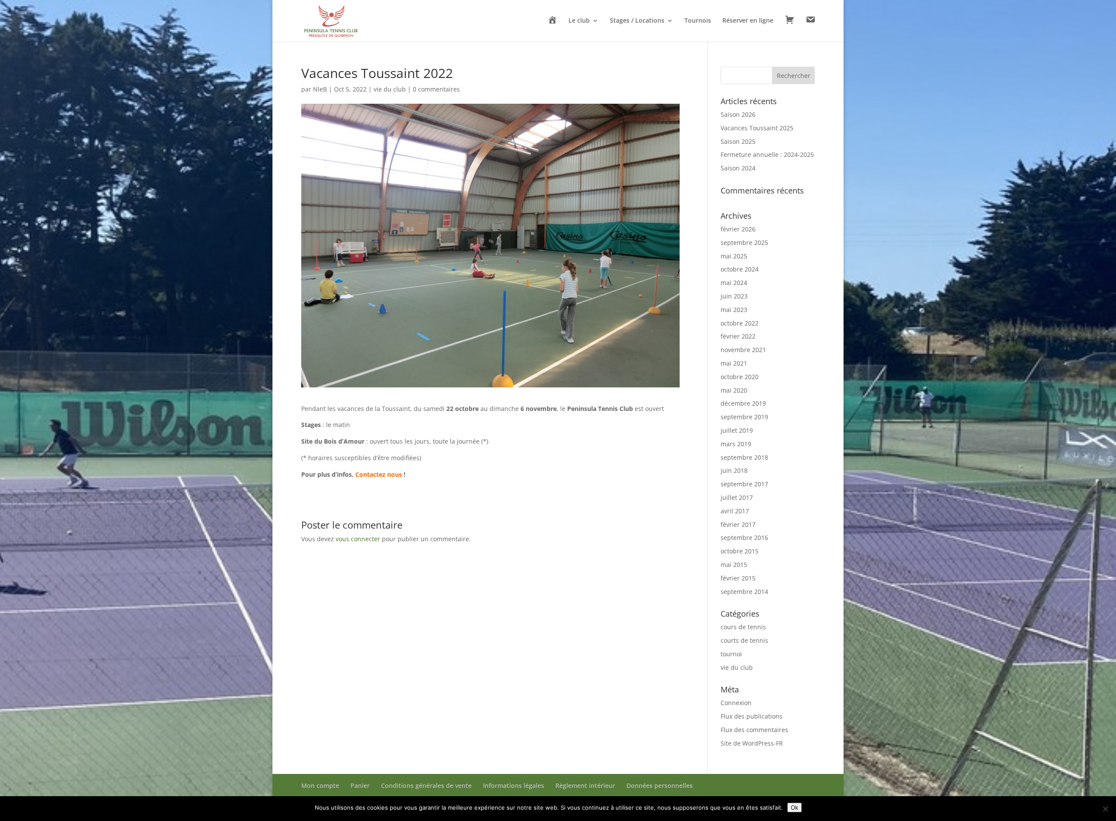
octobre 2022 (740, 323)
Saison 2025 (738, 141)
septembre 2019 (744, 417)
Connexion (736, 703)
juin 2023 (734, 296)
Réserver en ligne (747, 20)
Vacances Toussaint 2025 (757, 128)
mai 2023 (734, 309)
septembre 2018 (744, 457)
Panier (360, 785)
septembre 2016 (744, 537)
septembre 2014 (744, 591)
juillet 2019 (737, 430)
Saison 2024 (738, 168)
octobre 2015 (740, 551)
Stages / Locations (637, 20)
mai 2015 (734, 564)
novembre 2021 (743, 350)
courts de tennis (744, 640)
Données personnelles (659, 785)
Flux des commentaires (754, 730)
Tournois (697, 20)
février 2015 (738, 578)
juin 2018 (734, 470)
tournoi (731, 654)
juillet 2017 (737, 497)
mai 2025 (734, 256)
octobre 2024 (740, 269)
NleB (320, 89)
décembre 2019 (743, 403)
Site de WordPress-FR (752, 743)
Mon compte (320, 785)
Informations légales (513, 785)
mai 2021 (734, 363)
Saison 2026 (738, 114)
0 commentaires (436, 89)
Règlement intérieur (585, 785)
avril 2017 (735, 511)
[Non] (1105, 808)
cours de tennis (743, 627)
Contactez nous (378, 474)
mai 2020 (734, 390)
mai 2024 (734, 282)
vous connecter (358, 539)
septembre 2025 (744, 242)
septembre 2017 (744, 484)
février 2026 (738, 229)
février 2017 (738, 524)
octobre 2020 (740, 377)
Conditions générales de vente (426, 785)
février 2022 (738, 336)
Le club (579, 20)
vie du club (390, 89)
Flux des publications (752, 716)
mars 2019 (736, 444)
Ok (794, 807)
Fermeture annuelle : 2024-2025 (767, 154)
